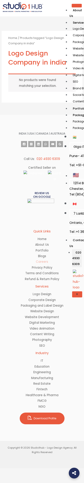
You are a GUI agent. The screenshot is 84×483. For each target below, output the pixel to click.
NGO (42, 406)
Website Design (42, 311)
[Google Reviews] (60, 144)
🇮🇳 (74, 137)
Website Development (42, 317)
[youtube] (53, 144)
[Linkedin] (38, 144)
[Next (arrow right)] (22, 479)
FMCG (42, 401)
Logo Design (42, 294)
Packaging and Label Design (42, 305)
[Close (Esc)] (53, 472)
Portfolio (42, 250)
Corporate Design (42, 300)
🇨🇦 (74, 204)
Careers (42, 262)
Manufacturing (42, 378)
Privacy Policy (42, 267)
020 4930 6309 (76, 258)
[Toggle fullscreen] (22, 472)
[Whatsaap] (46, 144)
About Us (75, 13)
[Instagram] (31, 144)
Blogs (42, 256)
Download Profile (44, 418)
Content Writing (42, 334)
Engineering (42, 372)
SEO (75, 81)
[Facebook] (24, 144)
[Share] (37, 472)
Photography (42, 340)
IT (42, 361)
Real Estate (42, 384)
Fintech (42, 389)
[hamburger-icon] (77, 5)
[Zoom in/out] (7, 472)
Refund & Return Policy (42, 279)
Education (42, 366)
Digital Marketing (42, 323)
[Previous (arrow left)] (7, 479)
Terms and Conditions (42, 273)
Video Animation (42, 328)
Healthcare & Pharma (42, 395)
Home (12, 38)
